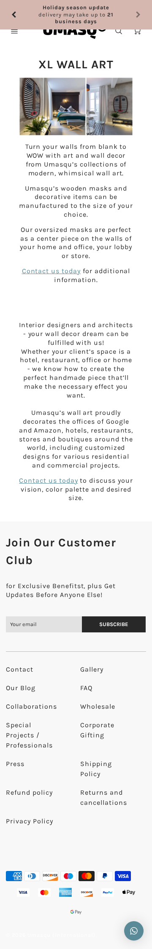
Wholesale (97, 706)
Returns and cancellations (103, 797)
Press (15, 764)
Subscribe (114, 624)
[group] (76, 11)
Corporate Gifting (97, 730)
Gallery (91, 669)
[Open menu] (14, 30)
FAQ (86, 688)
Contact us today (48, 480)
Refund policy (29, 792)
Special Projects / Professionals (29, 735)
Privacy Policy (29, 821)
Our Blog (20, 688)
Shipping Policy (96, 769)
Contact (19, 669)
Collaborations (31, 706)
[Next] (137, 11)
